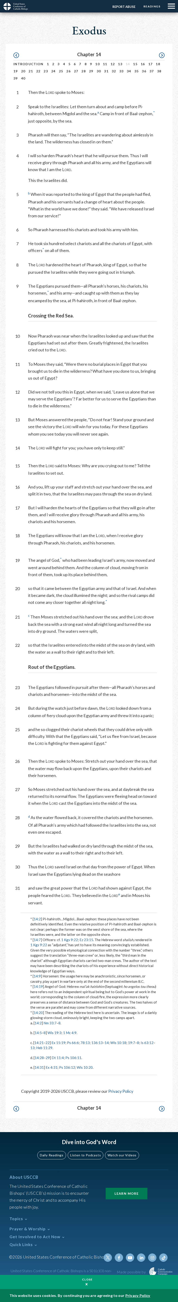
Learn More (126, 1193)
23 (46, 71)
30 (99, 71)
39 (15, 78)
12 (113, 64)
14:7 (37, 940)
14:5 (38, 1033)
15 (135, 64)
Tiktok (163, 1257)
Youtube (130, 1257)
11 (105, 64)
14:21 (39, 1043)
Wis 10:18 (118, 1043)
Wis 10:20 (85, 1067)
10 (97, 64)
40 (23, 78)
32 (114, 71)
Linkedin (141, 1257)
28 (83, 71)
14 (107, 1043)
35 (136, 71)
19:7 (131, 1043)
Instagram (152, 1257)
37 (151, 71)
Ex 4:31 (51, 1067)
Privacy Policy (120, 1091)
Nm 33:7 (50, 1023)
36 (144, 71)
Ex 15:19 (58, 1043)
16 (143, 64)
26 (68, 71)
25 (61, 71)
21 (31, 71)
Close (87, 1279)
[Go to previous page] (18, 55)
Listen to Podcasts (85, 1155)
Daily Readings (52, 1155)
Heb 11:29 (44, 1048)
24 (53, 71)
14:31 (39, 1067)
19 (15, 71)
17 (150, 64)
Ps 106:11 (73, 1058)
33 (121, 71)
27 (76, 71)
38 (159, 71)
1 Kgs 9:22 (69, 940)
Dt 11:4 (58, 1058)
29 (91, 71)
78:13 (85, 1043)
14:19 (38, 986)
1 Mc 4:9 (69, 1033)
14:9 (37, 976)
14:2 (37, 919)
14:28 (39, 1058)
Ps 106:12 (67, 1067)
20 (23, 71)
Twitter (108, 1257)
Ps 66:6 (73, 1043)
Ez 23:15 (86, 940)
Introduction (28, 64)
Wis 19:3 (54, 1033)
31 (106, 71)
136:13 (97, 1043)
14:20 (38, 1012)
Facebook (119, 1257)
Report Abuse (123, 7)
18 (158, 64)
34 (129, 71)
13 (120, 64)
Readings (151, 6)
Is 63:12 (147, 1043)
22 (38, 71)
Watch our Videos (122, 1155)
